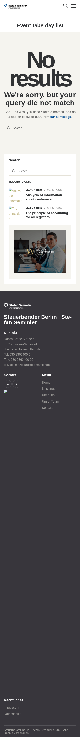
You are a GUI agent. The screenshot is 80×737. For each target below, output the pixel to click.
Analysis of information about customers (44, 197)
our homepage (60, 117)
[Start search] (9, 128)
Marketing (34, 190)
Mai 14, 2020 (54, 190)
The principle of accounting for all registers (47, 215)
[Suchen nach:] (40, 171)
